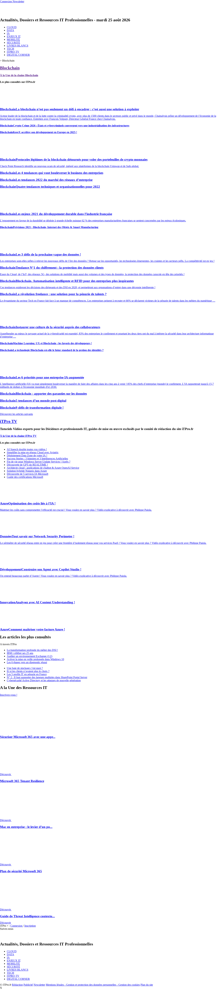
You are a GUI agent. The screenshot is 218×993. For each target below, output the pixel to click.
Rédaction (17, 984)
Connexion (16, 925)
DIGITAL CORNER (18, 54)
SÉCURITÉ (13, 42)
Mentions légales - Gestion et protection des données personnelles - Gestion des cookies (93, 984)
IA (8, 33)
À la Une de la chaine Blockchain (19, 75)
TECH (10, 48)
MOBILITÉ (13, 39)
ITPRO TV (13, 51)
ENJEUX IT (14, 36)
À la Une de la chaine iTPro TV (18, 435)
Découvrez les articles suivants (16, 414)
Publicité (28, 984)
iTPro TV (8, 421)
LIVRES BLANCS (17, 45)
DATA (10, 30)
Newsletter (39, 984)
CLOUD (12, 27)
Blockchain (10, 68)
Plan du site (147, 984)
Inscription (30, 925)
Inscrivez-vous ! (8, 694)
